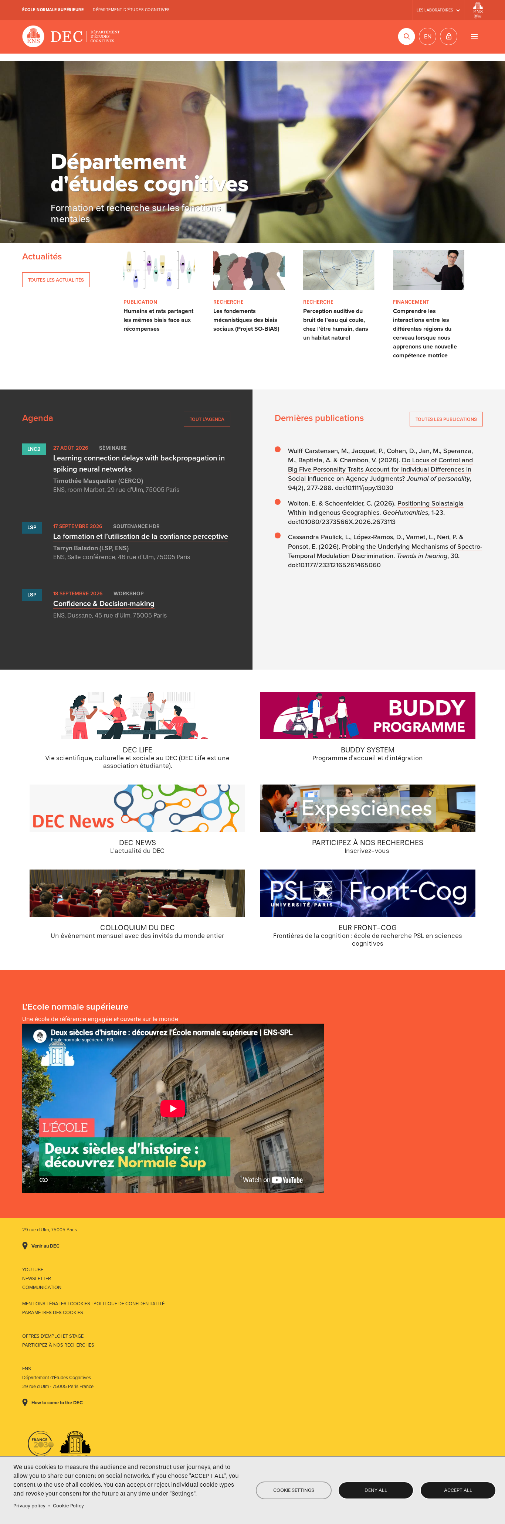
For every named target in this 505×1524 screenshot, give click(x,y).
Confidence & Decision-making (104, 603)
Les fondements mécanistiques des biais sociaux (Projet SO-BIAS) (246, 320)
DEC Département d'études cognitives (71, 37)
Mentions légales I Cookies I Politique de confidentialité (93, 1304)
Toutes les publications (446, 419)
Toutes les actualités (56, 280)
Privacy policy (29, 1506)
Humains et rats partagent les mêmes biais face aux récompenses (158, 320)
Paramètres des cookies (52, 1313)
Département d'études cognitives (131, 9)
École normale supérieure (53, 9)
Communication (41, 1287)
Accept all (458, 1490)
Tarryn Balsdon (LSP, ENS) (91, 548)
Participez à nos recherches (58, 1345)
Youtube (32, 1270)
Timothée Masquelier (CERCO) (98, 481)
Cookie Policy (68, 1506)
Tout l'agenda (207, 419)
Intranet (448, 36)
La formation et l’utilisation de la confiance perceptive (140, 536)
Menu (474, 36)
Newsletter (36, 1279)
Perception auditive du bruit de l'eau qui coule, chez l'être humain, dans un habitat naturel (335, 324)
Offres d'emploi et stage (53, 1336)
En (427, 36)
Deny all (376, 1490)
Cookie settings (293, 1490)
